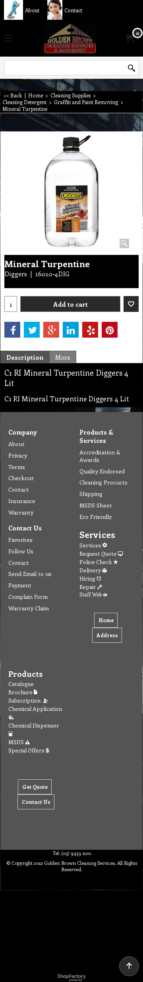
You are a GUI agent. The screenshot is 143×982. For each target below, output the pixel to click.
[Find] (131, 68)
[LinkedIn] (71, 330)
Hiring (88, 578)
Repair (88, 587)
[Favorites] (131, 304)
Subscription (25, 700)
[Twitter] (32, 330)
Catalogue (21, 684)
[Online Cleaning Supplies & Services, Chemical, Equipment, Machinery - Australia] (70, 38)
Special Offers (27, 750)
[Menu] (8, 39)
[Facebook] (12, 330)
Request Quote (98, 553)
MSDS (16, 742)
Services (90, 545)
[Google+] (51, 330)
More (62, 357)
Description (24, 357)
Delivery (90, 570)
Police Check (96, 562)
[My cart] (129, 38)
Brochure (21, 692)
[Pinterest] (110, 330)
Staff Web (91, 594)
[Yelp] (90, 330)
